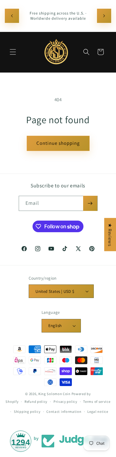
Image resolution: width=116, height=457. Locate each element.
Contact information (63, 411)
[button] (13, 52)
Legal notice (97, 411)
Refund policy (35, 401)
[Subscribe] (90, 203)
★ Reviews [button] (110, 234)
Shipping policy (27, 411)
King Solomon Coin (54, 394)
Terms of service (96, 401)
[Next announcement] (104, 16)
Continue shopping (58, 143)
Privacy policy (65, 401)
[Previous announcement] (12, 16)
